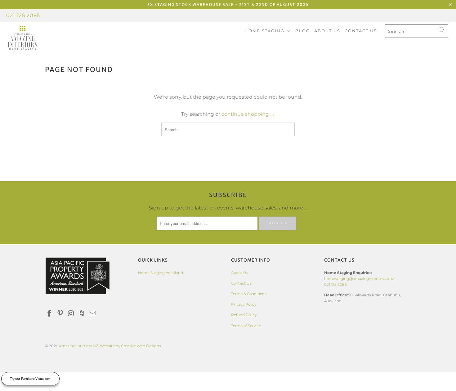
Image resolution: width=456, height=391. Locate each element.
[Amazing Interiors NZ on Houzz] (82, 314)
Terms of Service (246, 325)
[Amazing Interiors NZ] (39, 38)
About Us (327, 30)
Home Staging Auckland (160, 272)
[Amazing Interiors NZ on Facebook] (49, 314)
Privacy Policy (243, 304)
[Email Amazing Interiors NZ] (92, 314)
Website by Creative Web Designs (130, 346)
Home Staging (265, 30)
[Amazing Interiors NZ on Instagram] (71, 314)
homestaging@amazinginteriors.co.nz (359, 278)
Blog (302, 30)
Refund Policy (244, 314)
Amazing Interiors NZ (78, 346)
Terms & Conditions (248, 293)
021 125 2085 (23, 15)
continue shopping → (248, 114)
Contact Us (361, 30)
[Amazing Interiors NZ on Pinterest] (60, 314)
